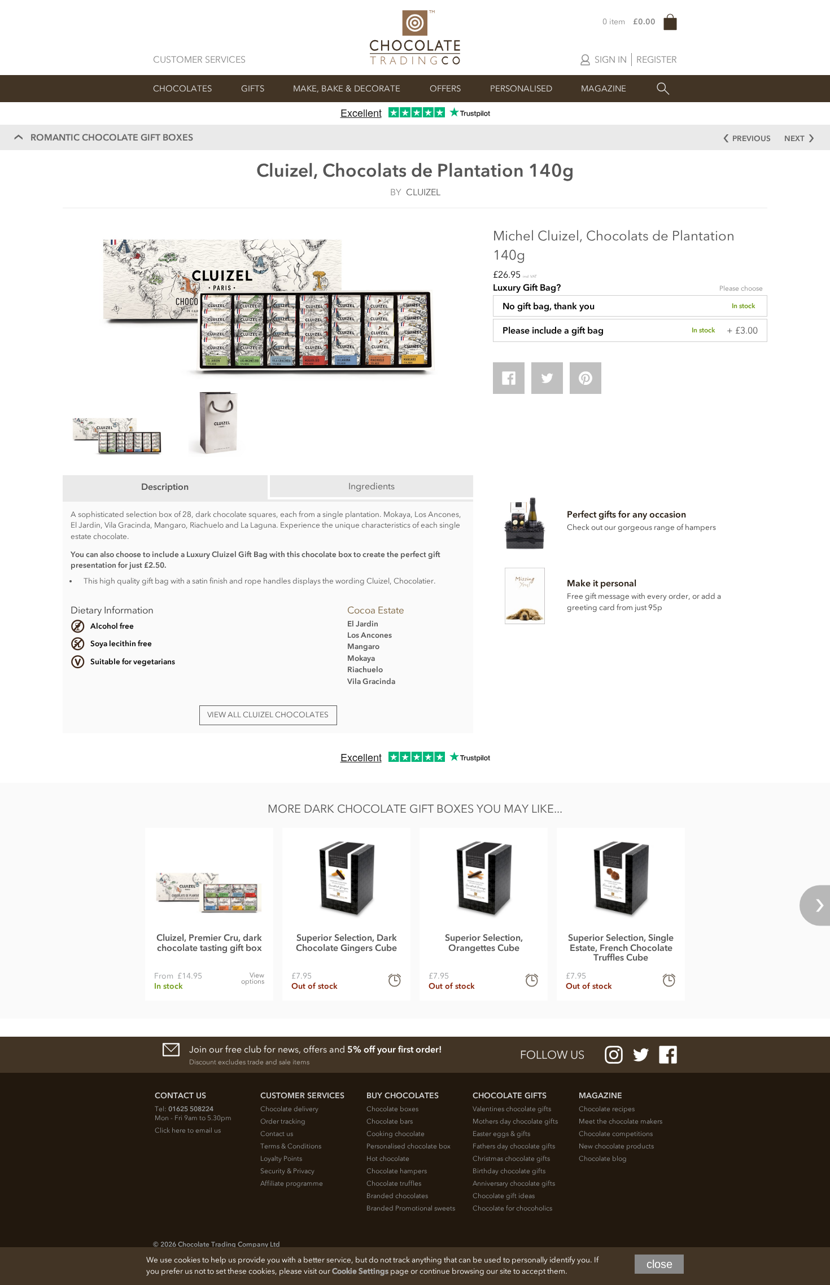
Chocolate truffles (393, 1183)
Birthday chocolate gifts (509, 1171)
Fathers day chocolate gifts (514, 1146)
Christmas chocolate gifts (511, 1159)
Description (165, 486)
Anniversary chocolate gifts (514, 1183)
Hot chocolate (387, 1159)
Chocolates (182, 89)
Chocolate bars (389, 1121)
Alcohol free (112, 626)
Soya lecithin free (121, 643)
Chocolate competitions (616, 1134)
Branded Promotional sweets (410, 1208)
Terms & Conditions (290, 1146)
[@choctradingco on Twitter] (641, 1055)
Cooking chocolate (395, 1134)
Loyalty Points (281, 1159)
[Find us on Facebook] (668, 1055)
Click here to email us (188, 1130)
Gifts (252, 89)
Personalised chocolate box (408, 1146)
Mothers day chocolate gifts (515, 1121)
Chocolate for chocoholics (512, 1208)
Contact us (276, 1134)
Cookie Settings (360, 1271)
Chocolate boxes (392, 1109)
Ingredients (371, 486)
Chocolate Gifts (510, 1095)
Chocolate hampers (396, 1171)
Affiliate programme (291, 1183)
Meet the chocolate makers (620, 1121)
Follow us (552, 1054)
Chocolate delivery (289, 1109)
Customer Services (199, 59)
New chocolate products (616, 1146)
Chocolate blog (603, 1159)
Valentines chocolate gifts (512, 1109)
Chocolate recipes (607, 1109)
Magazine (603, 89)
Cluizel (423, 192)
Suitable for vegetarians (132, 661)
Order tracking (282, 1121)
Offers (445, 89)
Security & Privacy (287, 1171)
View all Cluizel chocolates (268, 715)
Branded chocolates (397, 1196)
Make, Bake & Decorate (346, 89)
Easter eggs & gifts (501, 1134)
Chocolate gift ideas (504, 1196)
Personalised (521, 89)
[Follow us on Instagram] (614, 1055)
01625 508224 (190, 1109)
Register (656, 59)
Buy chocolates (402, 1095)
